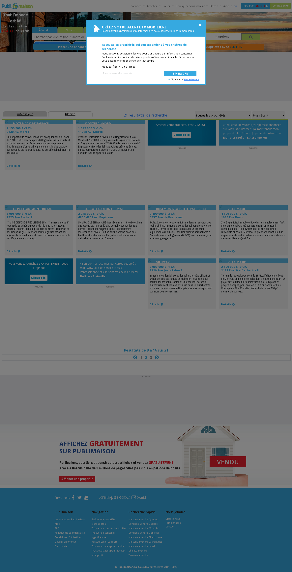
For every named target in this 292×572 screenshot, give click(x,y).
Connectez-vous (191, 79)
